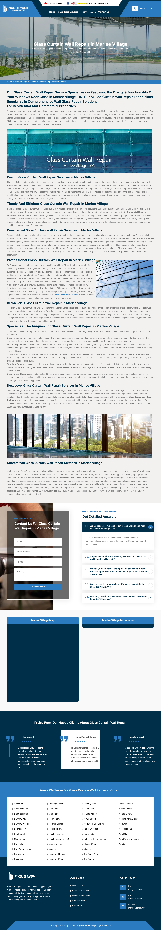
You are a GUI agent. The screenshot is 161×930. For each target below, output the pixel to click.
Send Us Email (135, 899)
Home (52, 12)
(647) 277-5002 (148, 8)
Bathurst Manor (21, 814)
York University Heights (129, 839)
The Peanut (89, 859)
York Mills (123, 834)
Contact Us (103, 12)
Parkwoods (89, 834)
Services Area (89, 12)
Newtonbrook (90, 819)
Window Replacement (82, 896)
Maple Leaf (89, 809)
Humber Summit (56, 834)
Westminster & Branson (129, 819)
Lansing (52, 849)
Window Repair (79, 886)
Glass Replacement (81, 891)
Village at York (125, 814)
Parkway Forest (91, 829)
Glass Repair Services (67, 12)
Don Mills (18, 844)
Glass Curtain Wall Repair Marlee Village (48, 82)
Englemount (19, 859)
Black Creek (19, 834)
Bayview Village (21, 819)
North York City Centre (94, 824)
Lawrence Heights (57, 854)
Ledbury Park (90, 804)
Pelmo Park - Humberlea (95, 839)
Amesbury (18, 804)
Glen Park (53, 809)
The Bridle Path (91, 854)
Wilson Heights (125, 829)
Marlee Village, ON (136, 908)
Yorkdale (123, 844)
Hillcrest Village (56, 824)
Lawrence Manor (56, 859)
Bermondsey (20, 829)
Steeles (87, 849)
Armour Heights (21, 809)
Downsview (19, 854)
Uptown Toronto (126, 804)
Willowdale (124, 824)
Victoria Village (125, 809)
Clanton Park (20, 839)
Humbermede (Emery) (59, 839)
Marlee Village (20, 82)
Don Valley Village (22, 849)
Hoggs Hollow (55, 829)
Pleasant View (90, 844)
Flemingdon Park (56, 804)
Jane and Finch (56, 844)
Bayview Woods (21, 824)
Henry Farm (54, 819)
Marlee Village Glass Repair (81, 925)
